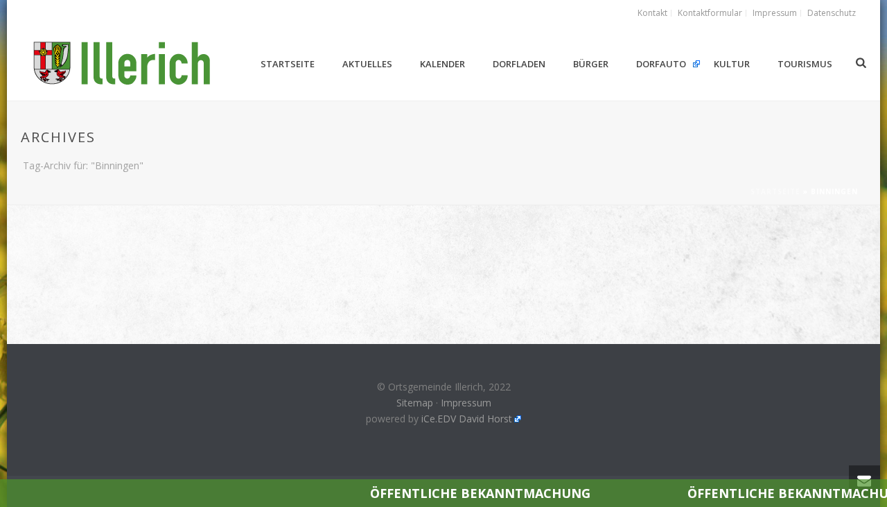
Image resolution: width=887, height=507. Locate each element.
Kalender (442, 64)
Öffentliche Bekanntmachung (455, 493)
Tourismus (805, 64)
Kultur (732, 64)
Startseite (288, 64)
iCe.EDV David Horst (466, 418)
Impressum (466, 402)
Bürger (590, 64)
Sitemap (414, 402)
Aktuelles (367, 64)
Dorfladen (519, 64)
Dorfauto (661, 64)
